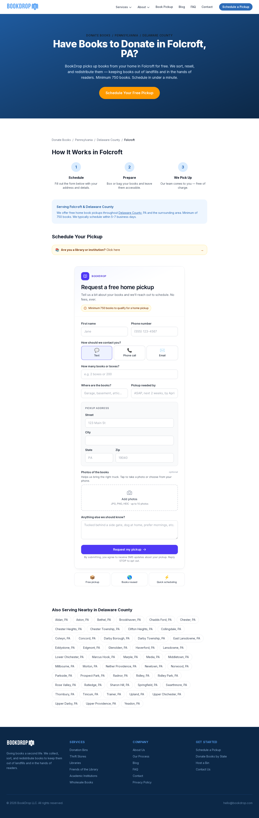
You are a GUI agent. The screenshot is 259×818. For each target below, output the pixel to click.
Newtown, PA (153, 666)
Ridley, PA (142, 675)
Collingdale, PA (171, 629)
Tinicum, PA (90, 694)
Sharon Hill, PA (119, 685)
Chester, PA (187, 619)
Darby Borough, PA (117, 638)
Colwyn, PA (62, 638)
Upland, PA (137, 694)
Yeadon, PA (132, 703)
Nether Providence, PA (121, 666)
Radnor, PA (120, 675)
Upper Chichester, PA (167, 694)
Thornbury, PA (64, 694)
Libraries (75, 763)
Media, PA (153, 657)
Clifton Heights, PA (140, 629)
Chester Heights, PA (68, 629)
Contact (207, 7)
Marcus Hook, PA (103, 657)
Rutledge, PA (93, 685)
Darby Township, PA (151, 638)
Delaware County (157, 35)
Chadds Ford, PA (160, 619)
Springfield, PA (147, 685)
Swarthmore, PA (176, 685)
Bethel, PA (104, 619)
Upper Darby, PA (66, 703)
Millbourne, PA (64, 666)
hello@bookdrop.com (238, 803)
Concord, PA (87, 638)
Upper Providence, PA (101, 703)
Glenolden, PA (117, 647)
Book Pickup (164, 7)
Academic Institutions (83, 776)
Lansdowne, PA (173, 647)
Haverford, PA (145, 647)
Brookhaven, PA (130, 619)
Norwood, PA (180, 666)
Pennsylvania (126, 35)
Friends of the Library (84, 769)
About (142, 7)
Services (122, 7)
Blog (182, 7)
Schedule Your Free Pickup (129, 93)
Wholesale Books (81, 782)
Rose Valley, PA (65, 685)
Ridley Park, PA (168, 675)
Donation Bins (79, 750)
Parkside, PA (63, 675)
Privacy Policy (142, 782)
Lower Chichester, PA (69, 657)
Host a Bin (202, 763)
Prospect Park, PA (93, 675)
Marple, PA (130, 657)
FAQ (193, 7)
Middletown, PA (178, 657)
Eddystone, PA (65, 647)
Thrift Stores (78, 756)
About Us (139, 750)
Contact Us (203, 769)
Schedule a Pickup (235, 7)
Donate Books (98, 35)
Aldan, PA (61, 619)
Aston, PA (82, 619)
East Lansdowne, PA (186, 638)
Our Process (141, 756)
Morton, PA (90, 666)
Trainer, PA (114, 694)
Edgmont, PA (91, 647)
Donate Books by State (211, 756)
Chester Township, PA (105, 629)
